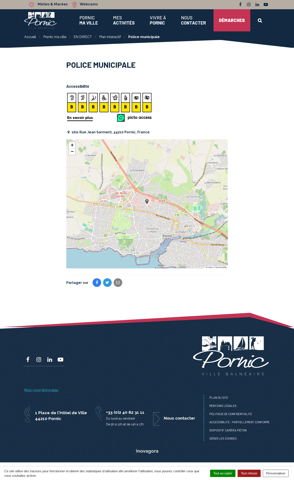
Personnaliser (275, 473)
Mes (124, 20)
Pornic (88, 20)
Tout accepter (222, 473)
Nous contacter (179, 418)
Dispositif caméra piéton (228, 430)
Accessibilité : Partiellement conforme (239, 422)
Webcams (89, 4)
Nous (193, 20)
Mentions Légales (223, 406)
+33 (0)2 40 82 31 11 (125, 412)
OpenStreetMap (221, 267)
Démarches (232, 20)
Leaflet (209, 267)
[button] (147, 201)
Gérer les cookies (223, 438)
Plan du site (218, 397)
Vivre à (158, 20)
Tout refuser (249, 473)
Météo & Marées (53, 4)
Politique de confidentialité (230, 414)
